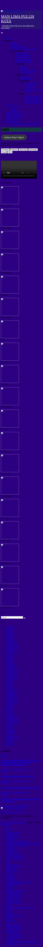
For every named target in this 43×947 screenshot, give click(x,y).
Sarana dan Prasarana (23, 62)
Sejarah (13, 43)
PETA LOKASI (12, 944)
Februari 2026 (11, 640)
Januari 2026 (10, 642)
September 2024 (12, 676)
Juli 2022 (9, 725)
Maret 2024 (10, 689)
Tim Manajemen (12, 933)
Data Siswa (24, 77)
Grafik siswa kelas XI (33, 98)
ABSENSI (15, 111)
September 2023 (12, 702)
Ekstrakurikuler (26, 79)
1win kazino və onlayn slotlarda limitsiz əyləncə (20, 788)
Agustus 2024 (11, 678)
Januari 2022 (10, 732)
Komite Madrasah (22, 58)
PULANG (10, 910)
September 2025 (12, 651)
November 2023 (12, 698)
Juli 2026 (9, 629)
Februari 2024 (11, 691)
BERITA (4, 756)
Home (8, 828)
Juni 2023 (9, 708)
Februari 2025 (11, 666)
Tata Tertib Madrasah (23, 60)
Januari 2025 (10, 668)
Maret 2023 (10, 715)
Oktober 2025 (11, 648)
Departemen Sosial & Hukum (17, 846)
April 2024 (10, 687)
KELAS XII (10, 878)
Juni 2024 (9, 683)
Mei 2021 (9, 734)
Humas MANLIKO (22, 769)
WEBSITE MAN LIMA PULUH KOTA (21, 942)
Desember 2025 (12, 644)
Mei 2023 (9, 710)
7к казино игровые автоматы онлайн (17, 776)
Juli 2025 (9, 655)
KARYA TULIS (12, 122)
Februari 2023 (11, 717)
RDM (22, 66)
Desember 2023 (12, 695)
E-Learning (10, 848)
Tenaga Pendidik (21, 53)
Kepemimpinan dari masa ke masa (23, 49)
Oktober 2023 (11, 700)
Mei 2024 (9, 685)
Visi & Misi (15, 45)
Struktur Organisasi (18, 47)
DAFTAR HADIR (13, 833)
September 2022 (12, 723)
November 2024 (12, 672)
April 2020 (10, 745)
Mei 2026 (9, 633)
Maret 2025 (10, 663)
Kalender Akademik (27, 70)
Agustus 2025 (11, 653)
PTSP (13, 109)
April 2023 (10, 713)
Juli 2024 (9, 680)
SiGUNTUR (15, 107)
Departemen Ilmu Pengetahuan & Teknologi (31, 85)
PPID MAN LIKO (13, 120)
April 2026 (10, 636)
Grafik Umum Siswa (32, 102)
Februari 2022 (11, 730)
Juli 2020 (9, 740)
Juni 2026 (9, 631)
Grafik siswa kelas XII (33, 100)
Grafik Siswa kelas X (33, 96)
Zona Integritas (16, 935)
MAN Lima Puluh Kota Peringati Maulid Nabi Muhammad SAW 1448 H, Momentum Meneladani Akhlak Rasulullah (20, 762)
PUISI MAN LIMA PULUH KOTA (24, 124)
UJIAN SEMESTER (14, 938)
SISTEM (9, 105)
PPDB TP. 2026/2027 (14, 113)
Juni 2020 (9, 742)
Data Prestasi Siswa (13, 837)
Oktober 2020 (11, 736)
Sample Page (11, 914)
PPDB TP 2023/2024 (14, 895)
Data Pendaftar (11, 835)
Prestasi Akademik (13, 901)
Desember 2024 (12, 670)
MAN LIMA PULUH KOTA (12, 812)
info (7, 863)
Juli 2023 (9, 706)
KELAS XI (10, 876)
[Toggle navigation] (2, 32)
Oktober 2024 (11, 674)
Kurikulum (24, 68)
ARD (8, 831)
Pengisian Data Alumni (14, 115)
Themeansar (5, 824)
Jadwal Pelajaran (26, 73)
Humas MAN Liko (22, 781)
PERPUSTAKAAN (13, 117)
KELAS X (10, 873)
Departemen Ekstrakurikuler (16, 841)
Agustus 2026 (11, 627)
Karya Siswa (10, 869)
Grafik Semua (11, 852)
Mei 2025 (9, 659)
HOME (8, 38)
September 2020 (12, 738)
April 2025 (10, 661)
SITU (8, 923)
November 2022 (12, 721)
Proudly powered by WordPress (13, 822)
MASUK (9, 888)
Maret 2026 (10, 638)
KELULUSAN (12, 880)
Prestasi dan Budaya (13, 903)
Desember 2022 (12, 719)
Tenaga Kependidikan (23, 55)
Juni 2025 (9, 657)
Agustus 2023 (11, 704)
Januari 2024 (10, 693)
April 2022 (10, 728)
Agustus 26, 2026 (8, 769)
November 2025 (12, 646)
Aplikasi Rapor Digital (14, 137)
